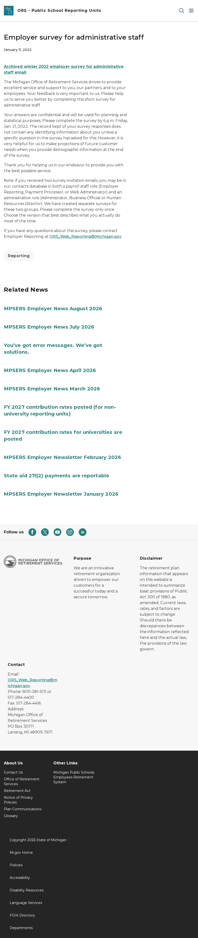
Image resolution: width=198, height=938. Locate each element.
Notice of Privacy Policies (18, 799)
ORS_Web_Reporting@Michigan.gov (85, 236)
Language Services (26, 903)
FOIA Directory (22, 915)
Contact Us (13, 772)
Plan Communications (22, 809)
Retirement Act (17, 791)
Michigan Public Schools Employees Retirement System (73, 777)
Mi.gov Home (21, 852)
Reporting (19, 256)
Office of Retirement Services (21, 781)
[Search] (181, 11)
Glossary (11, 816)
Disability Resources (26, 890)
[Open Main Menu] (191, 11)
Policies (16, 865)
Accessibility (20, 877)
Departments (21, 928)
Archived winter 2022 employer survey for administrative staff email (64, 69)
